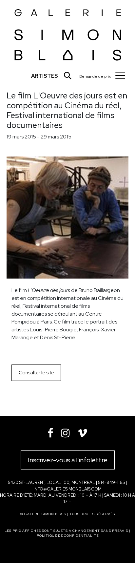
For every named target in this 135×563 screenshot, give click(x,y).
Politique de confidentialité (68, 535)
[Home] (68, 33)
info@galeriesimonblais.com (67, 489)
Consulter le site (36, 372)
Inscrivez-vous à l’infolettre (67, 460)
